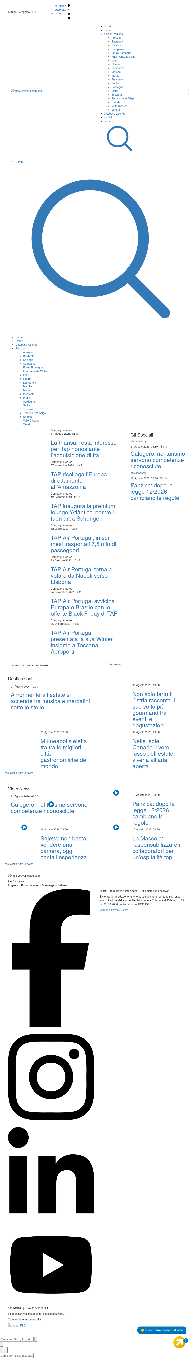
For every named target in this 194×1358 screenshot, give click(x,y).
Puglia (115, 83)
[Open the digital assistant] (179, 1342)
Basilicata (117, 41)
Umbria (116, 102)
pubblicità (60, 9)
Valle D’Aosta (119, 106)
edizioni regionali (114, 34)
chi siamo (60, 6)
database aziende (114, 113)
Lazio (115, 60)
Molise (115, 75)
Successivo (115, 664)
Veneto (116, 110)
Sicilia (115, 91)
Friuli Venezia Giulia (123, 56)
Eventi (19, 341)
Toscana (117, 94)
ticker (58, 13)
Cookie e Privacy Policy (114, 910)
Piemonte (117, 79)
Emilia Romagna (121, 53)
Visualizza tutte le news (19, 773)
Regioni (20, 348)
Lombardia (118, 68)
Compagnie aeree (61, 430)
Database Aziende (27, 344)
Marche (116, 72)
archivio (108, 117)
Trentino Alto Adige (123, 98)
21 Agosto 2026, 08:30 (145, 446)
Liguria (116, 64)
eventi (107, 30)
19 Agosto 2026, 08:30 (145, 478)
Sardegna (117, 87)
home (107, 26)
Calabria (117, 45)
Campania (118, 49)
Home (19, 337)
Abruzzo (116, 37)
